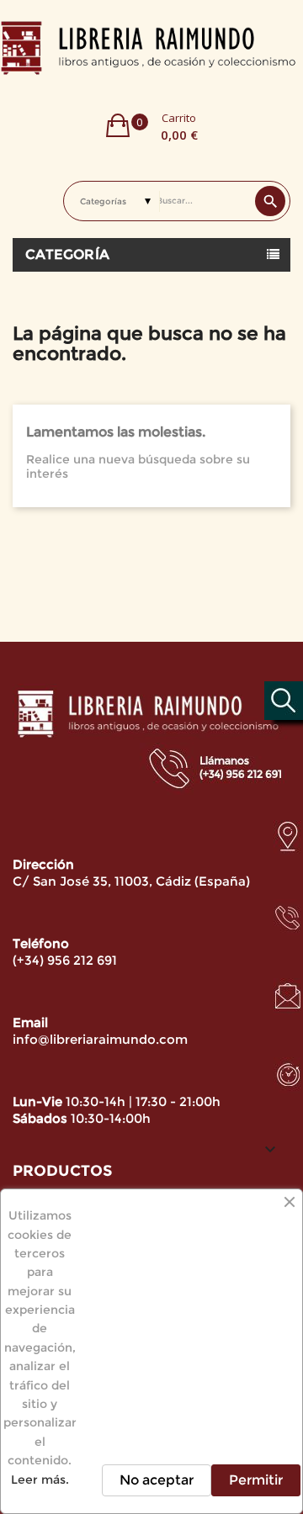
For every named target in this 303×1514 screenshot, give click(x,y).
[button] (152, 125)
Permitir (256, 1480)
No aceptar (157, 1480)
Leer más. (40, 1479)
